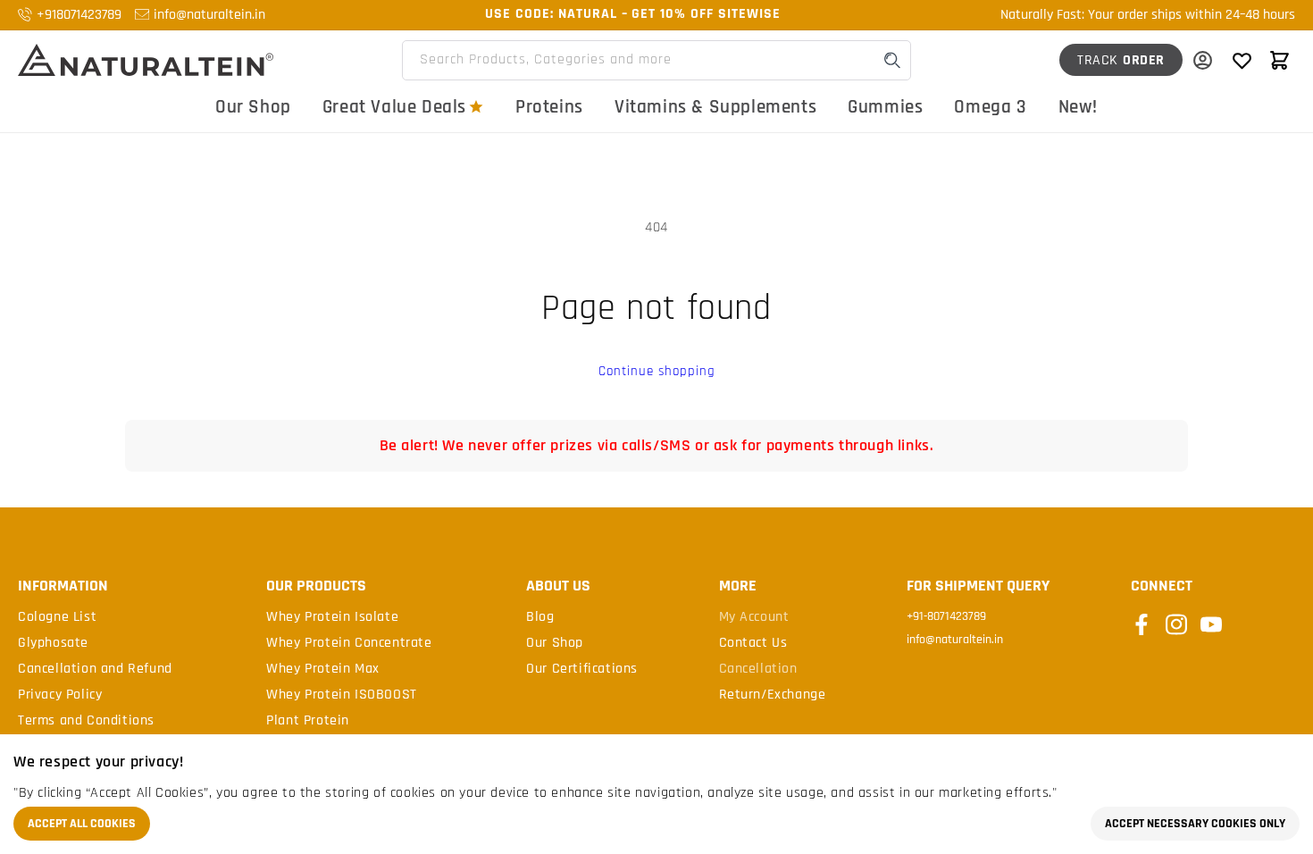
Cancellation (758, 669)
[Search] (892, 60)
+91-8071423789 (946, 616)
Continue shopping (656, 371)
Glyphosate (53, 643)
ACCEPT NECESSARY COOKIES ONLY (1195, 824)
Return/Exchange (772, 695)
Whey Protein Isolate (332, 617)
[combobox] (656, 60)
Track (1121, 60)
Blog (540, 617)
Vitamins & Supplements (715, 107)
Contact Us (753, 643)
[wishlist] (1241, 60)
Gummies (885, 107)
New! (1078, 107)
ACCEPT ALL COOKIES (82, 824)
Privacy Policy (60, 695)
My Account (754, 617)
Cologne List (57, 617)
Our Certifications (582, 669)
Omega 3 (990, 107)
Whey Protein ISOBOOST (341, 695)
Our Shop (253, 107)
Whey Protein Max (323, 669)
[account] (1202, 60)
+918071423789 (79, 14)
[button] (1279, 60)
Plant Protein (307, 721)
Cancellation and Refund (95, 669)
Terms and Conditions (86, 721)
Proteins (549, 107)
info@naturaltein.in (209, 14)
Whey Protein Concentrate (348, 643)
